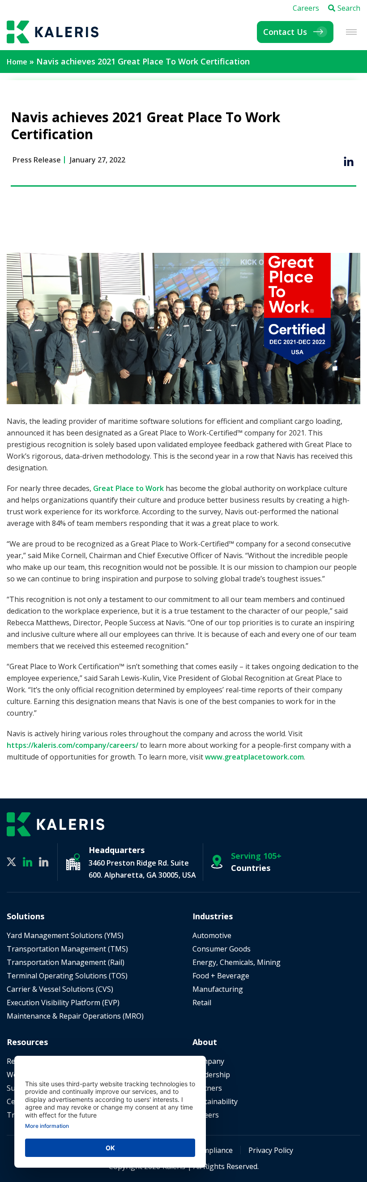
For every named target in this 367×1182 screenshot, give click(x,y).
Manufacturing (217, 989)
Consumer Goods (221, 949)
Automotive (211, 935)
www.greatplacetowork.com (254, 757)
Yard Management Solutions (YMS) (65, 935)
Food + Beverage (220, 976)
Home (17, 62)
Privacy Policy (270, 1150)
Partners (207, 1088)
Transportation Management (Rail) (65, 962)
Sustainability (215, 1101)
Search (348, 8)
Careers (306, 8)
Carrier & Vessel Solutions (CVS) (60, 989)
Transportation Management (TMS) (67, 949)
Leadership (211, 1075)
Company (208, 1061)
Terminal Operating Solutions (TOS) (67, 976)
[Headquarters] (73, 861)
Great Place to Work (128, 488)
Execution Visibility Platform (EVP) (63, 1002)
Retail (201, 1002)
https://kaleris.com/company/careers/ (72, 745)
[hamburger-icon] (351, 32)
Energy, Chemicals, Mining (236, 962)
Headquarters (117, 850)
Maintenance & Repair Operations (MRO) (75, 1016)
